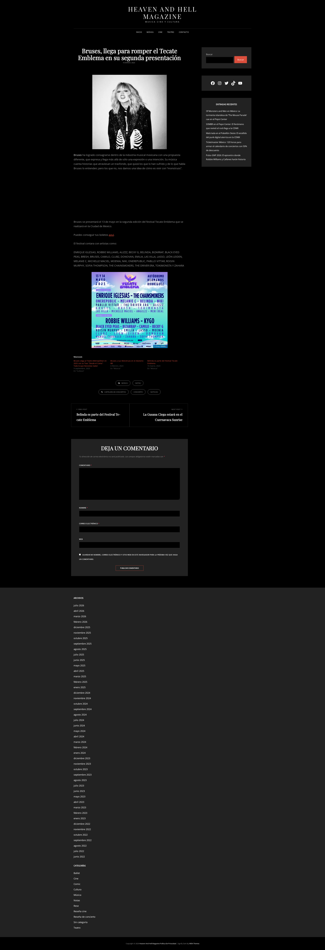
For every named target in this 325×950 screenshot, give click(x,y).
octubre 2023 (81, 769)
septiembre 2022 (83, 840)
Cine (160, 32)
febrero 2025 (80, 681)
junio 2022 (79, 856)
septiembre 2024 (83, 709)
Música (150, 32)
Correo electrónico (89, 523)
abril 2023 (79, 801)
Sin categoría (80, 922)
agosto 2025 (80, 649)
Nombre (83, 508)
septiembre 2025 (83, 643)
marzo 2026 (80, 616)
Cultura (77, 889)
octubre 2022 (81, 834)
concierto (138, 392)
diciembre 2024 (82, 692)
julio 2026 (79, 605)
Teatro (170, 32)
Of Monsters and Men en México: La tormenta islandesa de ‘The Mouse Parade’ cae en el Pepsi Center (226, 115)
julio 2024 (79, 720)
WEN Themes (194, 943)
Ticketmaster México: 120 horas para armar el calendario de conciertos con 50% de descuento (226, 146)
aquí (111, 235)
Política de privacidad (168, 943)
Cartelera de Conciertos (115, 392)
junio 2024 (79, 725)
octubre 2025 (81, 638)
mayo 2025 (79, 665)
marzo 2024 (80, 741)
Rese (76, 905)
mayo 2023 (79, 796)
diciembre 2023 (82, 758)
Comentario (85, 465)
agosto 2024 (80, 714)
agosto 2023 (80, 780)
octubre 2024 (81, 703)
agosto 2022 (80, 845)
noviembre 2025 (82, 632)
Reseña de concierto (84, 916)
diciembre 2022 (82, 823)
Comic (77, 883)
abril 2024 (79, 736)
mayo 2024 (79, 730)
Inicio (139, 32)
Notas (138, 383)
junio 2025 (79, 660)
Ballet (77, 873)
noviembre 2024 (82, 698)
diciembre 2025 (82, 627)
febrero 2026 (80, 621)
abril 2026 (79, 610)
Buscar (209, 54)
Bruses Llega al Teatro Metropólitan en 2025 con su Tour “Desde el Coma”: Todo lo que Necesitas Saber (90, 363)
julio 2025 (79, 654)
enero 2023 (80, 818)
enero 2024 (80, 752)
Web (81, 539)
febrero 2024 (80, 747)
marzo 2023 (80, 807)
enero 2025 (80, 687)
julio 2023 (79, 785)
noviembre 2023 (82, 763)
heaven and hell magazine (162, 13)
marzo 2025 (80, 676)
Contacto (184, 32)
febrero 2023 (80, 812)
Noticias (154, 392)
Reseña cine (80, 911)
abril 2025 (79, 670)
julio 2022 (79, 851)
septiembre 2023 (83, 774)
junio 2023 (79, 791)
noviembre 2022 (82, 829)
